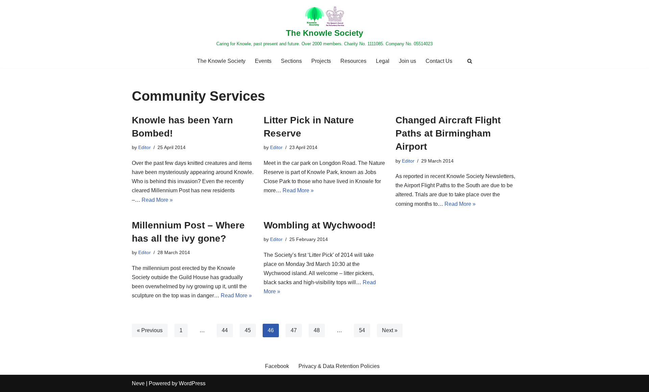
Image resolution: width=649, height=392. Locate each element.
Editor (144, 147)
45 (248, 330)
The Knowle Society (221, 61)
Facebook (277, 366)
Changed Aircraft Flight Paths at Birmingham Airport (448, 133)
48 (317, 330)
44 (225, 330)
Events (263, 61)
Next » (390, 330)
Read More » (157, 200)
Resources (353, 61)
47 (294, 330)
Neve (138, 383)
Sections (291, 61)
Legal (382, 61)
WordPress (192, 383)
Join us (407, 61)
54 (362, 330)
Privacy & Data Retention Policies (339, 366)
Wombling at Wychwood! (320, 225)
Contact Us (439, 61)
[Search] (469, 61)
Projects (321, 61)
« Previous (150, 330)
